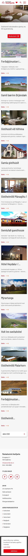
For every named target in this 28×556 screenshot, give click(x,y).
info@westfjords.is (8, 463)
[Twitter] (11, 476)
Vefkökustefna (6, 498)
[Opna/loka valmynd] (24, 2)
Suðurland (7, 510)
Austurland (7, 514)
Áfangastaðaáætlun (8, 501)
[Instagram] (17, 476)
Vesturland (7, 517)
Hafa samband (6, 492)
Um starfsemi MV (7, 488)
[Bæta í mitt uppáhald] (24, 45)
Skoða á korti (13, 36)
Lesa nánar (7, 547)
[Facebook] (4, 476)
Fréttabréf (5, 495)
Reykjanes (7, 527)
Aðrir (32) (6, 434)
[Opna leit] (21, 2)
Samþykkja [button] (14, 551)
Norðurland (7, 524)
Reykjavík (6, 520)
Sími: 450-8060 (7, 465)
